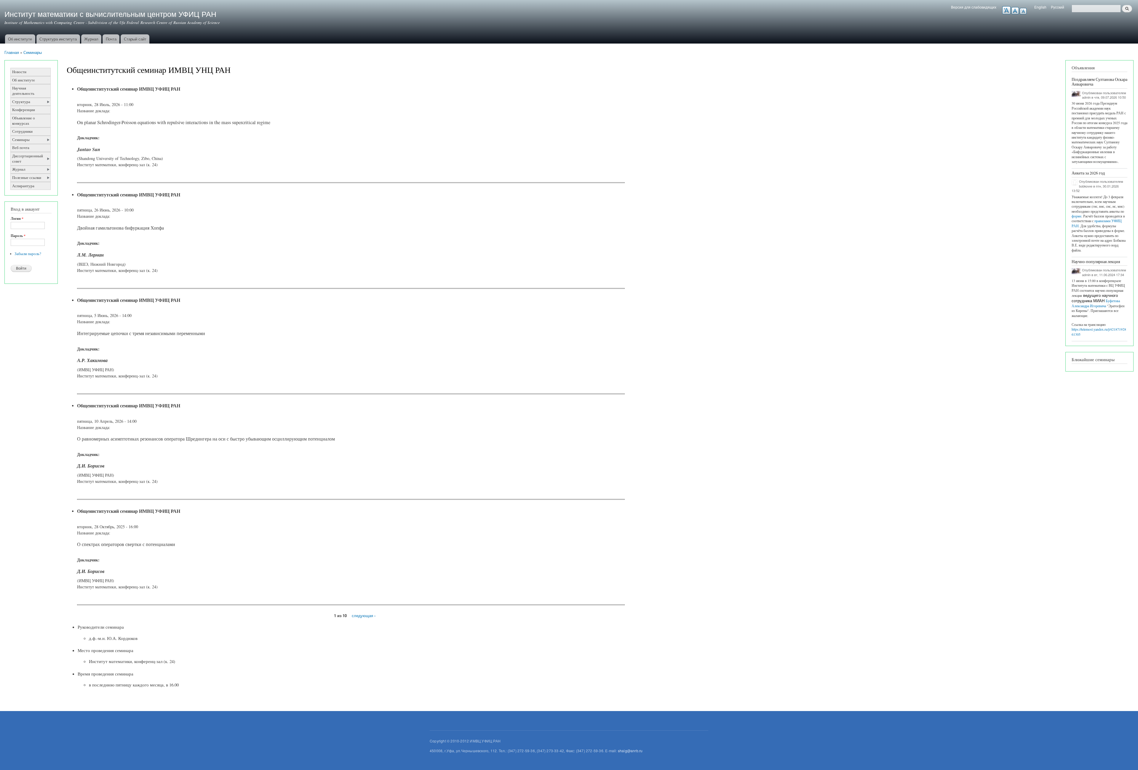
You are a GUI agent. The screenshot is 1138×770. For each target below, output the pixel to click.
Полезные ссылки (26, 177)
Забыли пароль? (28, 253)
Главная (11, 52)
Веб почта (20, 147)
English (1040, 6)
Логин (17, 218)
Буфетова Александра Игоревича (1096, 303)
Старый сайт (135, 39)
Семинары (32, 52)
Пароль (18, 235)
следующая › (363, 615)
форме (1076, 216)
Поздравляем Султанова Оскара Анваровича (1099, 82)
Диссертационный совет (27, 158)
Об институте (20, 39)
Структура (21, 101)
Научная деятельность (23, 91)
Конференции (23, 109)
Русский (1057, 6)
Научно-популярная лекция (1096, 261)
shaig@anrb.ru (630, 750)
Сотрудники (22, 131)
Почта (111, 39)
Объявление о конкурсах (23, 121)
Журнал (91, 39)
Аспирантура (23, 185)
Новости (19, 71)
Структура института (58, 39)
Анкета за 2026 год (1088, 173)
